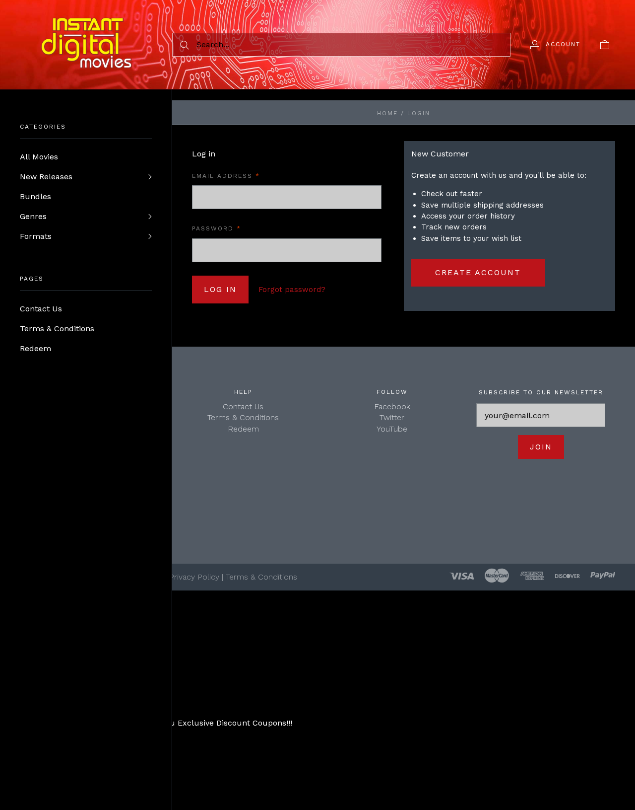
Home (387, 113)
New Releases (46, 176)
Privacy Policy (194, 577)
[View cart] (604, 44)
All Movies (39, 156)
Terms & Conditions (57, 328)
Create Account (478, 272)
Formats (36, 236)
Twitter (392, 417)
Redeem (35, 348)
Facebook (392, 406)
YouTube (392, 429)
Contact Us (41, 308)
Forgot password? (291, 289)
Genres (33, 216)
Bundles (35, 196)
